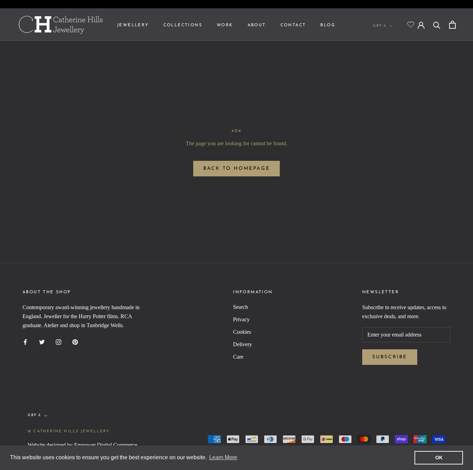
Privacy (241, 319)
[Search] (436, 24)
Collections (182, 25)
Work (225, 25)
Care (238, 357)
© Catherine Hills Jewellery (69, 431)
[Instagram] (58, 341)
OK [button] (439, 457)
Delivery (242, 344)
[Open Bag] (452, 25)
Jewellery (133, 25)
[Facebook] (25, 341)
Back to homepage (236, 168)
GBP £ (379, 26)
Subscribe (389, 357)
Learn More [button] (223, 457)
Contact (293, 25)
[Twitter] (42, 341)
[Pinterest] (75, 341)
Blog (327, 25)
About (257, 25)
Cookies (242, 332)
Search (240, 307)
